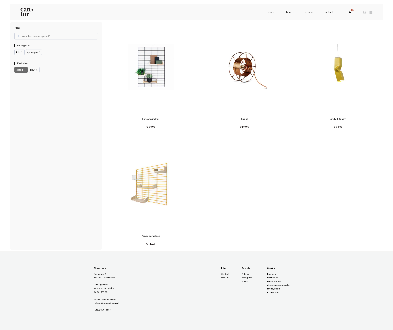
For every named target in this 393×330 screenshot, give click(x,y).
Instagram (247, 277)
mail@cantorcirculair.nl (105, 299)
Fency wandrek (150, 119)
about (288, 12)
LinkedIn (245, 281)
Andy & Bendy (338, 119)
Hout (32, 69)
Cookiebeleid (273, 292)
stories (309, 12)
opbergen (32, 52)
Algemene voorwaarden (278, 285)
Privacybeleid (273, 288)
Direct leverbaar (142, 116)
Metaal (19, 69)
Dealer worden (274, 281)
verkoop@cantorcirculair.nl (106, 303)
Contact (225, 274)
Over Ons (225, 277)
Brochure (271, 274)
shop (271, 12)
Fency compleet (151, 236)
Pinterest (245, 274)
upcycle (163, 116)
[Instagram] (365, 12)
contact (328, 12)
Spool (244, 119)
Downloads (272, 277)
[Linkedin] (371, 12)
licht (18, 52)
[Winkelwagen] (350, 12)
